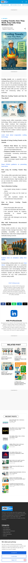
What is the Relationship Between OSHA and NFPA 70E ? (6, 373)
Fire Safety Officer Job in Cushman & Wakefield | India (16, 453)
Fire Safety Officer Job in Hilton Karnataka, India (17, 436)
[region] (14, 551)
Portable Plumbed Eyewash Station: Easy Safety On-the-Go (20, 383)
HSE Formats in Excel (15, 5)
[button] (22, 2)
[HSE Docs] (4, 2)
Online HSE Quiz (6, 532)
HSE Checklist (6, 527)
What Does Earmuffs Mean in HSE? (6, 358)
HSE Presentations (7, 534)
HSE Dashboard (5, 5)
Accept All (14, 552)
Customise (14, 556)
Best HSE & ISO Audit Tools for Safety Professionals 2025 (17, 461)
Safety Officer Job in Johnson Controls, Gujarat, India (16, 445)
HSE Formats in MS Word (9, 531)
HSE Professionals (8, 27)
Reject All (14, 560)
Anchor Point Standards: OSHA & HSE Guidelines (20, 359)
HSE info (5, 18)
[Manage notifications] (25, 560)
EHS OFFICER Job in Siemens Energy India (16, 420)
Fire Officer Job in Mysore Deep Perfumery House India (17, 428)
